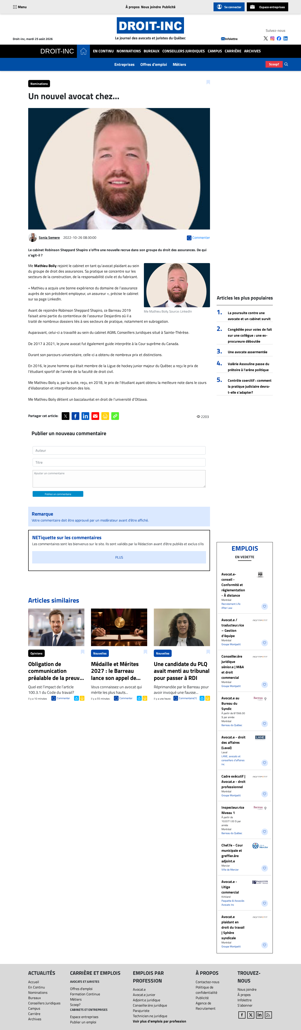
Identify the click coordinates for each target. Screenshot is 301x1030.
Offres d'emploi (153, 64)
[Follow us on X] (265, 38)
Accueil (33, 981)
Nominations (129, 51)
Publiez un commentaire (58, 494)
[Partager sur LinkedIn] (85, 416)
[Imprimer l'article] (81, 697)
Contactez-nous (207, 981)
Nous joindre (151, 6)
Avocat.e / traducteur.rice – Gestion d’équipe (232, 627)
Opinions (36, 653)
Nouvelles (100, 653)
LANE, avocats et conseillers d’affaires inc (233, 760)
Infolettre (231, 38)
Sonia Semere (49, 237)
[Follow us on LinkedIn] (285, 38)
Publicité (168, 6)
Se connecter (232, 7)
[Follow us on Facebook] (279, 38)
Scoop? (274, 64)
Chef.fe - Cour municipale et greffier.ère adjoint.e (232, 853)
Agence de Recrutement (206, 1005)
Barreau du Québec (231, 725)
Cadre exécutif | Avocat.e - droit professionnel (233, 781)
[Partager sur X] (65, 416)
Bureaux (152, 51)
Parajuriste (141, 1010)
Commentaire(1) (188, 698)
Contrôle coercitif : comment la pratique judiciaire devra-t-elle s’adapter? (249, 386)
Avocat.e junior (144, 994)
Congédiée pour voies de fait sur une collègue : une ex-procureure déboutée (250, 335)
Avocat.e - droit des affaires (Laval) (233, 742)
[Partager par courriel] (95, 416)
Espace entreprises (272, 7)
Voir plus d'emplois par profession (159, 1021)
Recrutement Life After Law (230, 606)
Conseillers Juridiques (183, 51)
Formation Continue (85, 994)
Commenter (63, 698)
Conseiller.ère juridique (150, 1005)
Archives (252, 51)
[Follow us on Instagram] (272, 38)
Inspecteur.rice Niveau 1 (232, 810)
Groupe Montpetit (231, 644)
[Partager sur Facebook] (75, 416)
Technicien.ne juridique (150, 1016)
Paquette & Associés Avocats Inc (232, 903)
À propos (133, 6)
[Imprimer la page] (105, 416)
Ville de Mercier (230, 869)
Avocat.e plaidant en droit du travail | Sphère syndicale (232, 927)
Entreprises (124, 64)
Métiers (179, 64)
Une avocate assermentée (247, 352)
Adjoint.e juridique (146, 1000)
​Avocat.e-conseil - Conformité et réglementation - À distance (233, 584)
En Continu (103, 51)
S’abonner (245, 1005)
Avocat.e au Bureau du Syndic (230, 703)
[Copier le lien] (115, 416)
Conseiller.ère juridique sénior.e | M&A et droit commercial (232, 667)
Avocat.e (139, 989)
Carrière (233, 51)
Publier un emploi (83, 1022)
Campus (215, 51)
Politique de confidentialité (206, 989)
